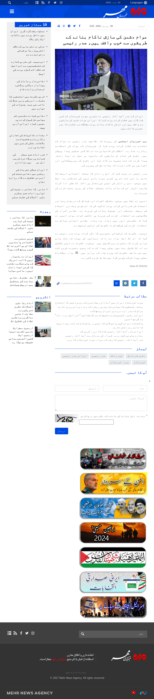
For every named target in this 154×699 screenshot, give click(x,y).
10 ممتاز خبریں (33, 25)
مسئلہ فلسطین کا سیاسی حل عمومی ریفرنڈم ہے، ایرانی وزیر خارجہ (100, 306)
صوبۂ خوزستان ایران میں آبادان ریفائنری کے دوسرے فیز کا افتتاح (99, 302)
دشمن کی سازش (136, 355)
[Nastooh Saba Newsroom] (141, 693)
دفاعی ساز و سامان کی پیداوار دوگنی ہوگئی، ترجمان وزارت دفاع (30, 85)
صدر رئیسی (98, 355)
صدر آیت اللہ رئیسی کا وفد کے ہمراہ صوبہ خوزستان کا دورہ (104, 339)
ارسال (62, 431)
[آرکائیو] (9, 633)
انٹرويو (43, 297)
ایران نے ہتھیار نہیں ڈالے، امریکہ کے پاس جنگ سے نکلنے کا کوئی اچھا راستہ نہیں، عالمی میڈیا (20, 263)
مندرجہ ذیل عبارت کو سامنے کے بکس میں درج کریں (113, 416)
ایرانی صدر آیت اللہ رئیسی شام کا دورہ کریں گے (111, 331)
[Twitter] (26, 633)
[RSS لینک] (15, 633)
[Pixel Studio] (131, 693)
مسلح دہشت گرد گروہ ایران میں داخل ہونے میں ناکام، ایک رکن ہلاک (27, 35)
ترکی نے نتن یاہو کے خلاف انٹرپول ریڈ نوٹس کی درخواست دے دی (29, 50)
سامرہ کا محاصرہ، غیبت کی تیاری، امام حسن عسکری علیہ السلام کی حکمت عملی (27, 193)
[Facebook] (20, 633)
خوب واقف (116, 355)
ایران (141, 26)
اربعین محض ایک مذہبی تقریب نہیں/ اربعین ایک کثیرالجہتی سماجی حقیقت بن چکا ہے (21, 335)
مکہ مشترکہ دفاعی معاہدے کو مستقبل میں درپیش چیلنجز (21, 281)
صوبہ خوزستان (119, 362)
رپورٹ (45, 211)
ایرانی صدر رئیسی (75, 355)
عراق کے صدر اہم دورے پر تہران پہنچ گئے (116, 311)
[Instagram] (32, 633)
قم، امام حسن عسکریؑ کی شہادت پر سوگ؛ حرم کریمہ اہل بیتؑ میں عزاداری (28, 158)
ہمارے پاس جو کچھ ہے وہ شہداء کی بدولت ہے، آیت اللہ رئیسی (104, 335)
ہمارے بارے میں (76, 672)
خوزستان (139, 362)
